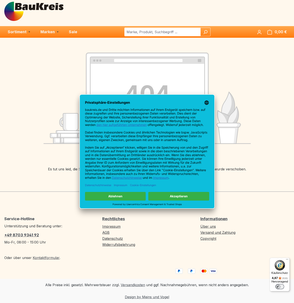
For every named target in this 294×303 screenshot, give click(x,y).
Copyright (208, 238)
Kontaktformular (46, 258)
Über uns (208, 226)
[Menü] (287, 260)
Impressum (111, 226)
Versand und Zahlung (217, 232)
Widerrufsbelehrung (118, 244)
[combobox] (163, 32)
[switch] (279, 286)
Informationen (213, 219)
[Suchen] (205, 32)
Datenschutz (112, 238)
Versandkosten (133, 285)
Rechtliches (113, 219)
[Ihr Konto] (259, 32)
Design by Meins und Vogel (147, 297)
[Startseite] (34, 11)
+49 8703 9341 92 (21, 235)
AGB (106, 232)
